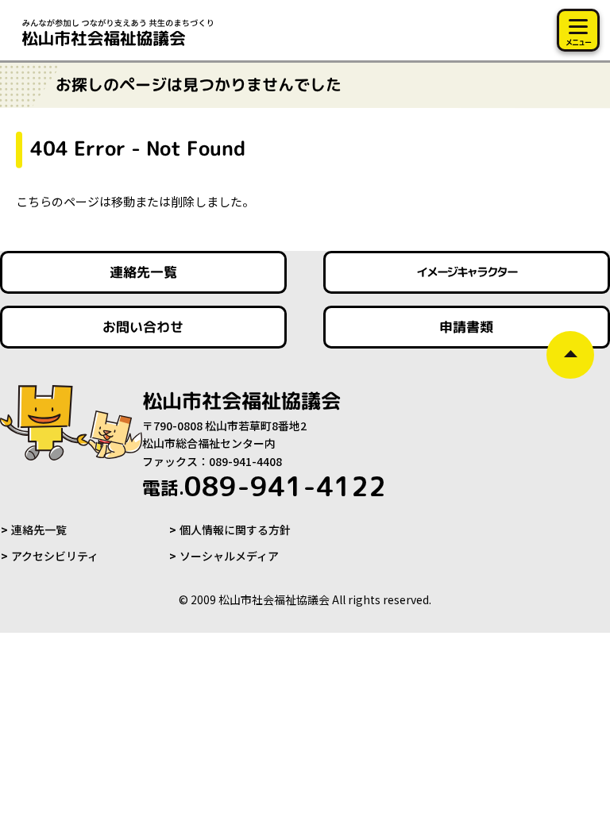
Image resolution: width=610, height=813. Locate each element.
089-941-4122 (264, 486)
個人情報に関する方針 (235, 530)
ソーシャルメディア (229, 556)
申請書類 (467, 327)
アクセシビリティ (54, 556)
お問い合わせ (142, 327)
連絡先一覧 (143, 272)
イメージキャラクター (467, 272)
